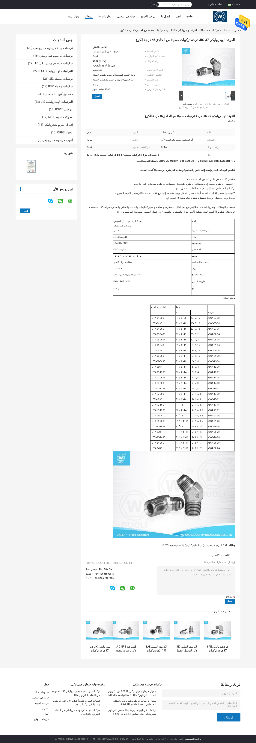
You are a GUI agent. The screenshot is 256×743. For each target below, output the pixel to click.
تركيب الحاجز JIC (197, 545)
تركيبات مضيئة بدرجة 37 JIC (174, 545)
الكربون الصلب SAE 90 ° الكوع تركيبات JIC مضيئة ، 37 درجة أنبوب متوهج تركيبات (156, 648)
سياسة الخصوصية (193, 739)
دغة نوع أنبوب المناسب (58, 94)
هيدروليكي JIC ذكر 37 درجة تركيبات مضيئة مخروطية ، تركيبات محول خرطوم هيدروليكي (99, 648)
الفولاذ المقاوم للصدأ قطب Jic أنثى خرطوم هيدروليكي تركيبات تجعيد (76, 702)
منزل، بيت (73, 16)
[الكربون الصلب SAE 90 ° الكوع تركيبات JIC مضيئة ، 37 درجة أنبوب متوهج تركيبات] (156, 630)
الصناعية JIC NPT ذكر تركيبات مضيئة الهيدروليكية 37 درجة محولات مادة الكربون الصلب (126, 648)
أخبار (178, 16)
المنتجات (226, 30)
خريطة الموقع (41, 719)
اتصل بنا (165, 16)
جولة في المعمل (126, 16)
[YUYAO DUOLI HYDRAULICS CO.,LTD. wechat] (62, 201)
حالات (189, 16)
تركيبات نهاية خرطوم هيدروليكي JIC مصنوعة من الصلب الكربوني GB (76, 693)
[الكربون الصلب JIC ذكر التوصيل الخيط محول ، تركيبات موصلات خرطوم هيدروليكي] (187, 630)
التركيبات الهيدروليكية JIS (57, 101)
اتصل (97, 96)
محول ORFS (65, 132)
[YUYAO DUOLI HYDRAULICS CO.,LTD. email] (72, 201)
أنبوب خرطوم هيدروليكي (57, 140)
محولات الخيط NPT (60, 117)
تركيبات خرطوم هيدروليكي (56, 55)
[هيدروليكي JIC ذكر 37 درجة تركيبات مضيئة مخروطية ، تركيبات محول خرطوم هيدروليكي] (99, 630)
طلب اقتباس (216, 4)
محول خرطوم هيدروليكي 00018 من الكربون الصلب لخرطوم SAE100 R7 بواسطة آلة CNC (131, 693)
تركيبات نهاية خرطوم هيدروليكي (53, 48)
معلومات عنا (105, 16)
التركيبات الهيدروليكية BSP (56, 71)
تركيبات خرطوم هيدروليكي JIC (53, 63)
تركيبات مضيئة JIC (209, 30)
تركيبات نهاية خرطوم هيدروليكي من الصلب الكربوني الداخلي (77, 712)
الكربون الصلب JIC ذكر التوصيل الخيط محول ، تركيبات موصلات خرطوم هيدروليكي (187, 648)
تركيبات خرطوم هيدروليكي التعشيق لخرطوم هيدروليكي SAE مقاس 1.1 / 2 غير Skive (132, 712)
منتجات (89, 16)
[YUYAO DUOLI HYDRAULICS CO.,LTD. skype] (53, 201)
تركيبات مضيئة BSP (60, 86)
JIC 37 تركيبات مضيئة (217, 545)
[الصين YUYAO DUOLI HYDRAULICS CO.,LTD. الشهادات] (31, 166)
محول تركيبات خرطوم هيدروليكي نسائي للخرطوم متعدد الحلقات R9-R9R (134, 702)
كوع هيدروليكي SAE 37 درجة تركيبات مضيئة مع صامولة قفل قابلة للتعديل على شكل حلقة (217, 648)
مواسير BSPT (64, 109)
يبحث (154, 4)
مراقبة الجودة (148, 16)
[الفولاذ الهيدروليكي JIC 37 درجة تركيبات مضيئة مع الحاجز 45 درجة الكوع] (208, 67)
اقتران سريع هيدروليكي (58, 125)
